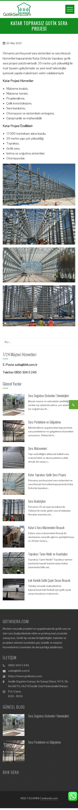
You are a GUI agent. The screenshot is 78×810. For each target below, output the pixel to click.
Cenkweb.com (49, 798)
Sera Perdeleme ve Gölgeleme (44, 422)
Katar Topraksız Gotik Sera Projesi (47, 474)
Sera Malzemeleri (37, 448)
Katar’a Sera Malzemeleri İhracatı (46, 527)
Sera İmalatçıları (37, 501)
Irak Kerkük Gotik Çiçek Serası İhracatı (49, 580)
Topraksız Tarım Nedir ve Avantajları (48, 554)
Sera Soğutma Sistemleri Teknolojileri (48, 395)
